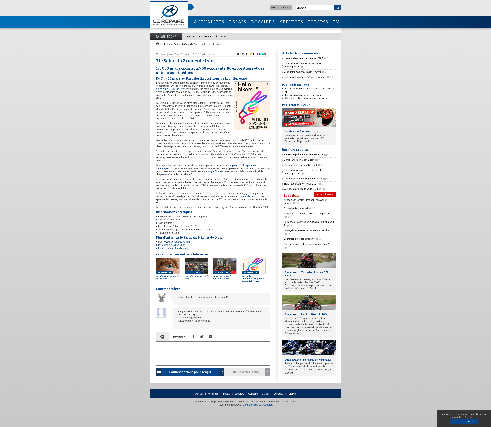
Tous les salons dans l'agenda (173, 248)
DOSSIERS (263, 22)
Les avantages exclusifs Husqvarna (303, 95)
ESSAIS (237, 22)
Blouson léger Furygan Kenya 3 (303, 165)
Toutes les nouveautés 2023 (207, 36)
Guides (266, 393)
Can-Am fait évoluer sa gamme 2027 (306, 178)
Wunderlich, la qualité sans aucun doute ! (306, 98)
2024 (184, 44)
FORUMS (318, 22)
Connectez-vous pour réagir (190, 372)
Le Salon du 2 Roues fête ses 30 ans (168, 276)
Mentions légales (251, 404)
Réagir (243, 54)
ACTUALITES (209, 22)
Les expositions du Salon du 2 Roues (222, 276)
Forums (291, 393)
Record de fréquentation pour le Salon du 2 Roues (253, 277)
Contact (267, 404)
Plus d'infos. (471, 417)
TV (336, 22)
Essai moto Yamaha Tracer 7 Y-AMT (305, 72)
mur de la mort (250, 196)
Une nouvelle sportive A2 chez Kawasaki (308, 77)
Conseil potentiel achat (299, 208)
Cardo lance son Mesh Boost (302, 160)
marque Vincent (215, 171)
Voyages (278, 393)
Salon (177, 44)
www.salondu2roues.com (177, 241)
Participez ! (324, 194)
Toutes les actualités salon (171, 245)
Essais (226, 393)
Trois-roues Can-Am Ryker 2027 (303, 184)
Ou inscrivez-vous (245, 372)
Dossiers (239, 393)
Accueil (199, 393)
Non (470, 421)
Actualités (166, 44)
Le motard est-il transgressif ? (303, 239)
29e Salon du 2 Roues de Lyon (197, 276)
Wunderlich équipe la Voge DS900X (305, 189)
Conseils (253, 393)
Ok (456, 421)
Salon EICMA (165, 36)
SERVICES (292, 22)
